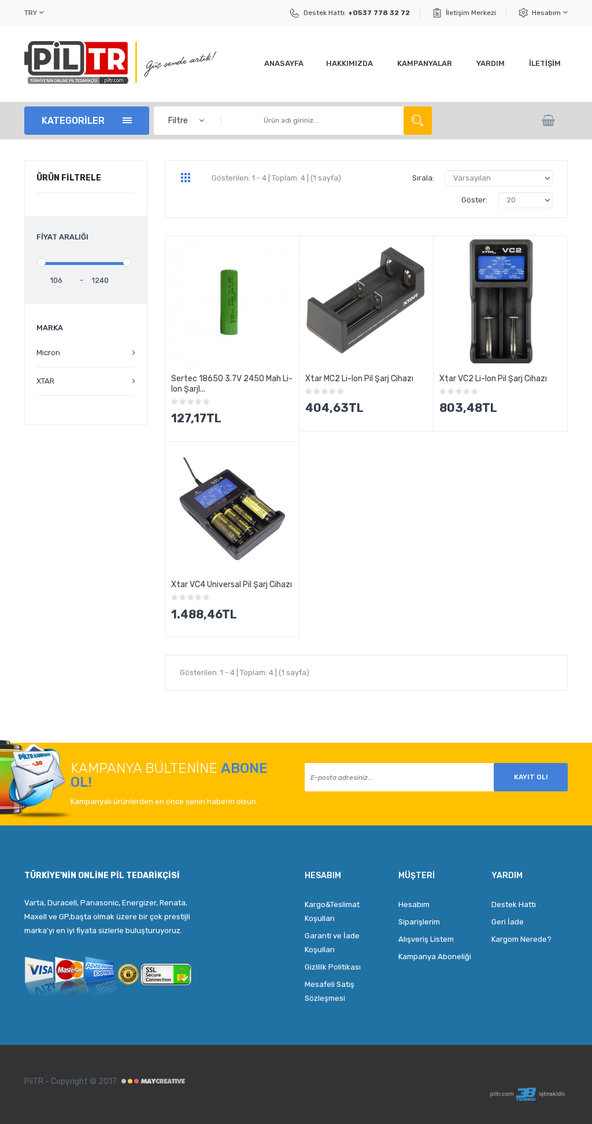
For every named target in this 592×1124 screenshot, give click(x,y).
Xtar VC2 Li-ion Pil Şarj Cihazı (493, 379)
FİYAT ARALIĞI (62, 237)
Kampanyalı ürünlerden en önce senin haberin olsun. (164, 801)
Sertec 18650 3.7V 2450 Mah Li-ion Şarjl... (232, 384)
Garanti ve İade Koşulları (332, 942)
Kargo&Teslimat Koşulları (332, 911)
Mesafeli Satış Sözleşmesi (329, 991)
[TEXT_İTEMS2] (549, 120)
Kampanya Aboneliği (434, 956)
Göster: (474, 200)
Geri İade (507, 921)
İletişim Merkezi (471, 13)
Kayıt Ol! (530, 777)
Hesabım (547, 13)
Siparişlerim (419, 921)
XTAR (45, 381)
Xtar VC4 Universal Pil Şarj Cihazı (231, 584)
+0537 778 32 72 (379, 13)
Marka (49, 327)
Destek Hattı (513, 904)
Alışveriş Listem (426, 939)
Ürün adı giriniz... (418, 120)
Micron (48, 352)
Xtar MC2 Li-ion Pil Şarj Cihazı (359, 379)
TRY (31, 13)
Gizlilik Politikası (333, 967)
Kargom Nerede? (521, 939)
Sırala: (423, 178)
